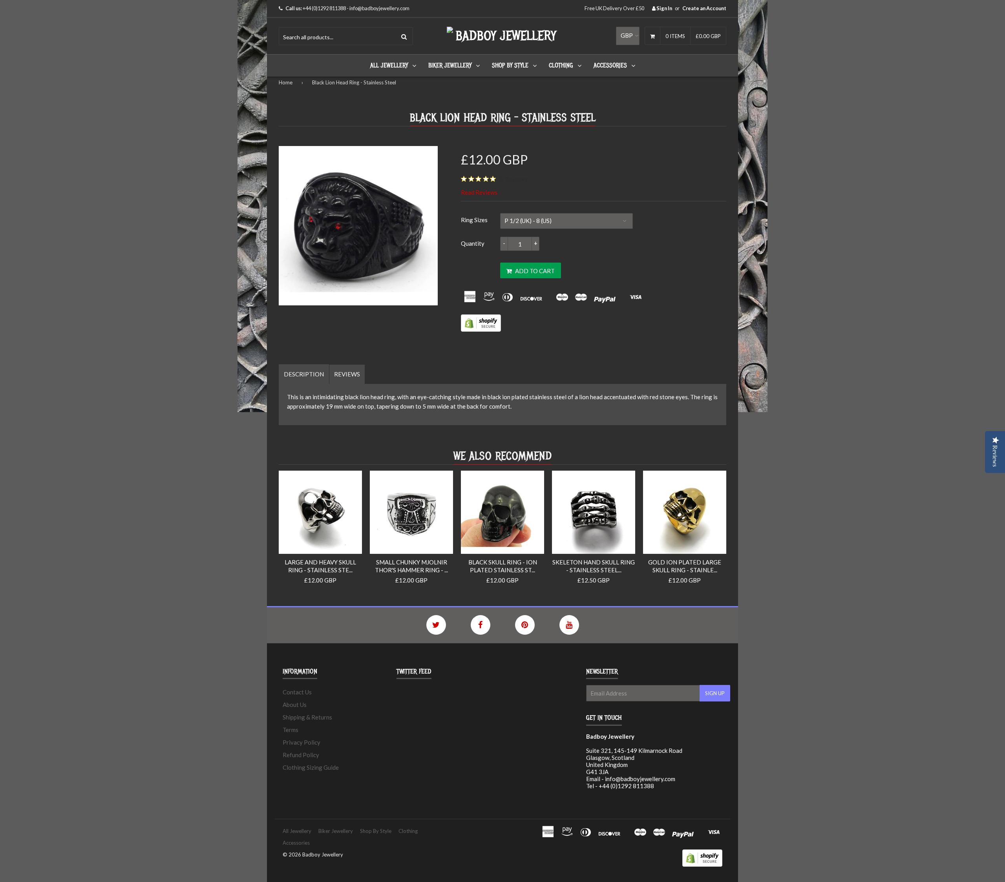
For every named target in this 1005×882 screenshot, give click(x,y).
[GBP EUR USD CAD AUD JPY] (628, 36)
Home (285, 82)
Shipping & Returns (307, 717)
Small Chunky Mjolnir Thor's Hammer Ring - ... (411, 566)
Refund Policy (301, 754)
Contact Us (297, 692)
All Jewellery (389, 65)
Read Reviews (479, 192)
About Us (295, 704)
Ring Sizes (474, 219)
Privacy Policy (301, 742)
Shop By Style (510, 65)
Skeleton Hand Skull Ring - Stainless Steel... (593, 566)
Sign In (664, 8)
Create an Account (704, 8)
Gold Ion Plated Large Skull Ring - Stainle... (684, 566)
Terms (290, 729)
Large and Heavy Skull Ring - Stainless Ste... (320, 566)
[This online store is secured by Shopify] (481, 329)
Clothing (561, 65)
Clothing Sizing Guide (311, 767)
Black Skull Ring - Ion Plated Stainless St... (502, 566)
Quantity (472, 243)
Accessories (610, 65)
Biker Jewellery (449, 65)
